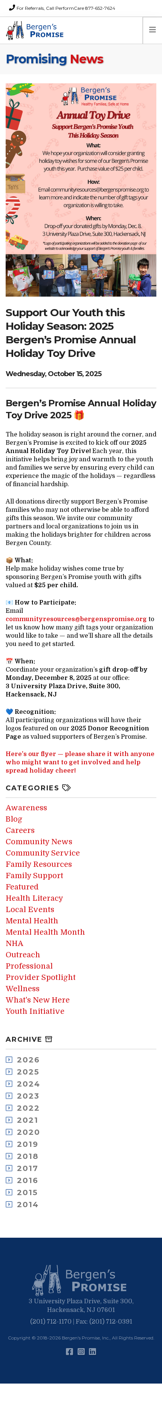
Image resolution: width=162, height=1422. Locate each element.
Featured (22, 887)
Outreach (23, 955)
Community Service (43, 853)
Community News (39, 841)
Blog (14, 819)
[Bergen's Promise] (36, 30)
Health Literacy (34, 898)
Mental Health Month (45, 932)
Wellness (23, 988)
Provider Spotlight (41, 977)
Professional (29, 966)
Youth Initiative (35, 1011)
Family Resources (39, 864)
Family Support (34, 875)
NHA (14, 943)
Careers (20, 830)
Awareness (26, 808)
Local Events (30, 909)
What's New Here (38, 1000)
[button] (81, 1280)
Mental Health (32, 921)
